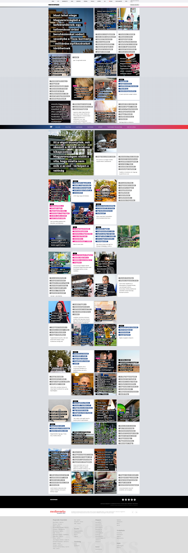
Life (58, 1)
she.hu (118, 525)
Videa (72, 1)
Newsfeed (78, 1)
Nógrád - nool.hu (57, 543)
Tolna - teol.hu (56, 548)
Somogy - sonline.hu (57, 545)
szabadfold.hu (77, 532)
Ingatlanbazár (119, 1)
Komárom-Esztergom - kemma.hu (61, 541)
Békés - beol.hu (56, 525)
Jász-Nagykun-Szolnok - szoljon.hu (61, 539)
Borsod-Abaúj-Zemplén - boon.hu (60, 527)
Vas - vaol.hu (77, 520)
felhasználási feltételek (115, 503)
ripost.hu (119, 520)
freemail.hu (119, 532)
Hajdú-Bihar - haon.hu (58, 536)
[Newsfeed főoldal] (54, 500)
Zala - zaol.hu (77, 523)
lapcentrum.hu (120, 538)
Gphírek (99, 1)
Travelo (92, 1)
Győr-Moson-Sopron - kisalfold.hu (61, 534)
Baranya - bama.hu (57, 524)
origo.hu (76, 536)
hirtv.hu (76, 534)
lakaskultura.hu (99, 525)
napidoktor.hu (98, 531)
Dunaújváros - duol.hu (58, 531)
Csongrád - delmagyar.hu (59, 529)
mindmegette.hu (99, 532)
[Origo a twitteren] (126, 500)
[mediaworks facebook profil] (132, 512)
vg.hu (75, 543)
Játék (126, 1)
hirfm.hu (119, 547)
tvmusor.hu (98, 541)
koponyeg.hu (120, 534)
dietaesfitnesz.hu (99, 536)
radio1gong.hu (120, 545)
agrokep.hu (76, 545)
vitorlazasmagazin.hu (100, 538)
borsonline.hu (98, 549)
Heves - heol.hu (56, 538)
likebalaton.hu (98, 529)
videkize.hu (98, 539)
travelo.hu (97, 534)
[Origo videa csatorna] (132, 500)
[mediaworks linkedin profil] (136, 512)
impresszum (130, 503)
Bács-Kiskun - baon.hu (58, 522)
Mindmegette (65, 1)
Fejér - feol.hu (56, 532)
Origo (53, 1)
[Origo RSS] (135, 500)
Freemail (85, 1)
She (105, 1)
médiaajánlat (135, 503)
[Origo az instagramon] (129, 500)
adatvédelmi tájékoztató (105, 503)
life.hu (118, 523)
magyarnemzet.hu (78, 531)
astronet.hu (98, 522)
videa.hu (119, 536)
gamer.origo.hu (99, 527)
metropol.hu (119, 521)
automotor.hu (98, 524)
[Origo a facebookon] (123, 500)
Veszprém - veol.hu (78, 521)
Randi (111, 1)
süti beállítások (124, 503)
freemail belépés (134, 5)
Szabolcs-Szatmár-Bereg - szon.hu (61, 546)
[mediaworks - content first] (57, 512)
